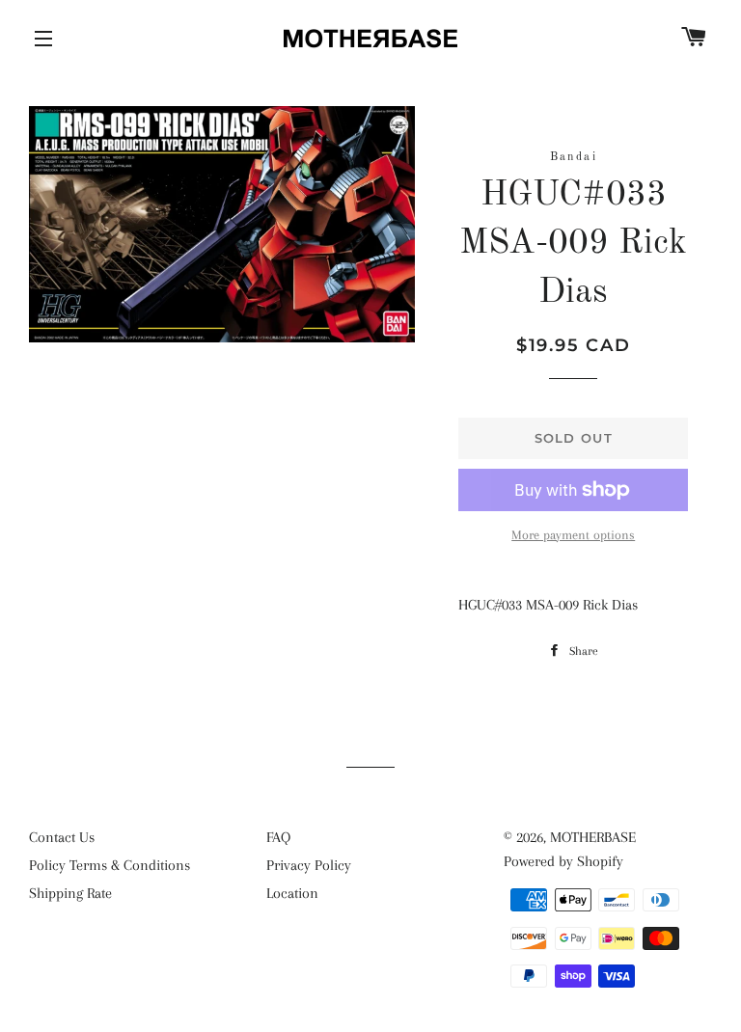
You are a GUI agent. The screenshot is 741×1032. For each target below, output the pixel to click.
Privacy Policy (308, 865)
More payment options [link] (573, 535)
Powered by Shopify (563, 861)
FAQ (278, 837)
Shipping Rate (70, 893)
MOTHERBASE (593, 837)
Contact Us (62, 837)
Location (292, 893)
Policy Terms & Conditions (109, 865)
